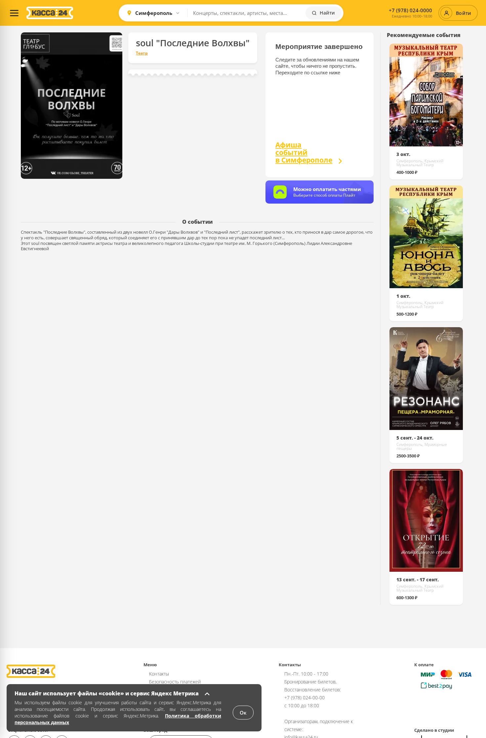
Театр (142, 53)
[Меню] (14, 13)
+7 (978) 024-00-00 (304, 697)
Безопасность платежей (175, 682)
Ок (243, 712)
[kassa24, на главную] (49, 13)
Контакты (159, 674)
